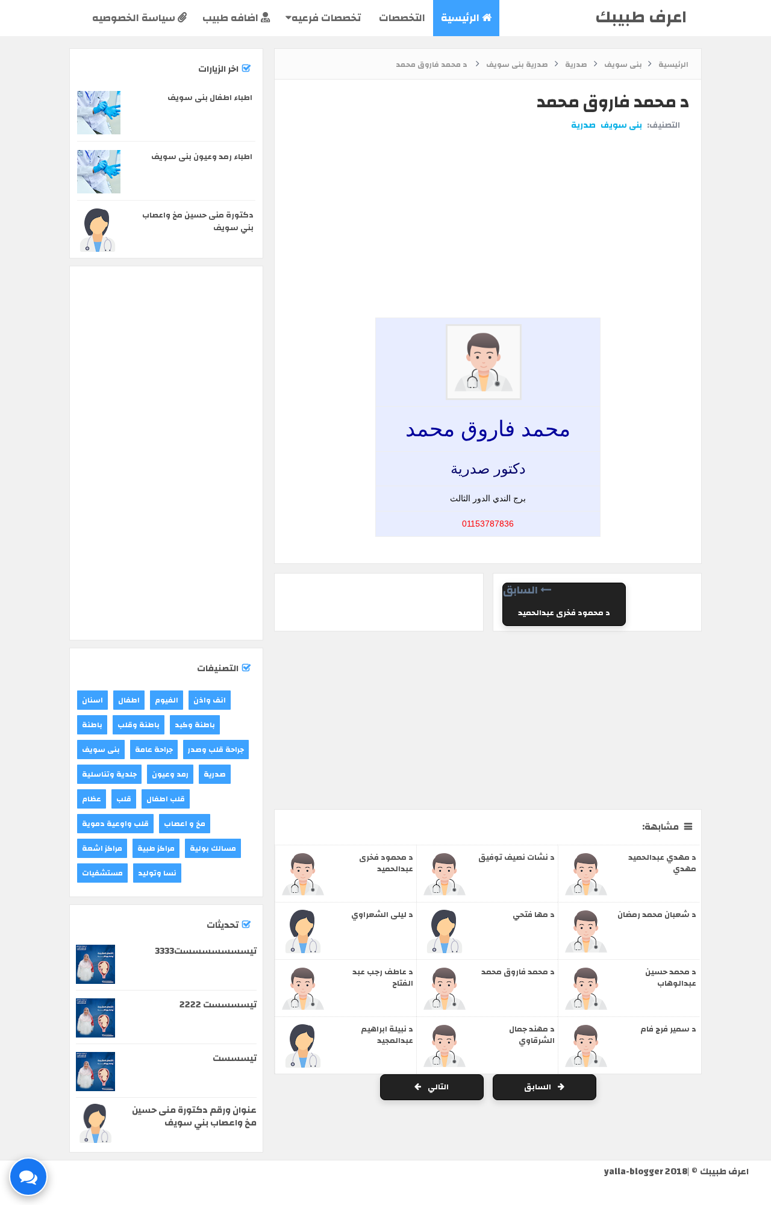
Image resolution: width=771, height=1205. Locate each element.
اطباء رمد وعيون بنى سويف (201, 156)
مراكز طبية (156, 848)
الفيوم (166, 700)
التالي (437, 1087)
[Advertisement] (485, 176)
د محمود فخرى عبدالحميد (564, 613)
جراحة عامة (154, 749)
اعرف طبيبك (641, 17)
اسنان (92, 700)
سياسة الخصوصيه (135, 17)
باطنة (92, 724)
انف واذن (209, 700)
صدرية (583, 125)
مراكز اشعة (102, 848)
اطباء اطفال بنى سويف (209, 97)
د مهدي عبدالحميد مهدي (662, 863)
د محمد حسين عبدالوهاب (670, 978)
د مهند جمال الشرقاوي (532, 1035)
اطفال (129, 700)
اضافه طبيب (231, 17)
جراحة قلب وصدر (216, 749)
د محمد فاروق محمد (518, 972)
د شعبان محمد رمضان (656, 914)
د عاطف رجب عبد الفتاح (382, 978)
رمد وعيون (170, 774)
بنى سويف (621, 125)
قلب (123, 799)
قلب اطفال (165, 799)
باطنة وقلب (138, 724)
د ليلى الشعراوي (382, 914)
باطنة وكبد (195, 724)
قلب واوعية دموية (115, 823)
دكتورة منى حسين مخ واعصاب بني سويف (198, 221)
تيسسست (235, 1058)
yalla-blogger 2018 (645, 1171)
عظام (91, 799)
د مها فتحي (534, 914)
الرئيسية (461, 17)
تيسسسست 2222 (218, 1005)
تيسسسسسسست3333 (206, 951)
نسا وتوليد (157, 873)
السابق (538, 1087)
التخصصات (400, 17)
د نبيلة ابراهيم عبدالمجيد (387, 1035)
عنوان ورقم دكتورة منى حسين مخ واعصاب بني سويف (194, 1116)
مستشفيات (102, 873)
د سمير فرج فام (668, 1029)
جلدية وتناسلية (109, 774)
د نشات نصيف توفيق (516, 857)
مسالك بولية (213, 848)
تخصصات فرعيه (326, 17)
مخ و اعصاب (184, 823)
